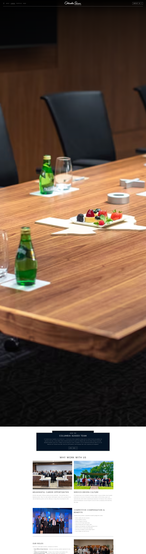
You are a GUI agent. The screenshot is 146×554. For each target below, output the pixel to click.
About (7, 3)
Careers (13, 3)
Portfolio (19, 3)
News (24, 3)
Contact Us (136, 3)
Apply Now (72, 448)
